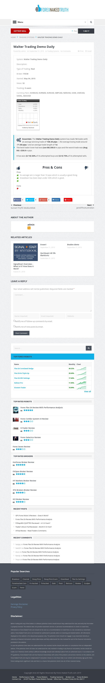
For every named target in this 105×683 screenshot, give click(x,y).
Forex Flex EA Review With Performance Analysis (41, 407)
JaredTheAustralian (85, 207)
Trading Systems (53, 51)
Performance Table (26, 677)
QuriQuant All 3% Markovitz (47, 254)
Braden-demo (73, 244)
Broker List (70, 677)
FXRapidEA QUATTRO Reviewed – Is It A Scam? (32, 523)
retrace (69, 583)
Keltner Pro (18, 383)
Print (81, 51)
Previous (17, 205)
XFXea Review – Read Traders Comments (30, 531)
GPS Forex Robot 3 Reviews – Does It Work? (32, 515)
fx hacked (34, 583)
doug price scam (50, 579)
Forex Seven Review (21, 446)
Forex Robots (42, 677)
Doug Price (36, 579)
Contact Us (16, 679)
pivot (61, 583)
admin (23, 51)
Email (90, 51)
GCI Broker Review (21, 499)
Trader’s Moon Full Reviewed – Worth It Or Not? (33, 527)
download (65, 579)
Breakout (15, 579)
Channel (26, 579)
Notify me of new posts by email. (29, 327)
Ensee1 (43, 244)
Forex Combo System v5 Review (34, 419)
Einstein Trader (20, 388)
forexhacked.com (19, 583)
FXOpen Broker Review (23, 471)
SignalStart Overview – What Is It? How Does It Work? (23, 266)
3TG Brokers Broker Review (24, 490)
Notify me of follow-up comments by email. (34, 321)
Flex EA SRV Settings (22, 378)
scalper (87, 583)
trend (22, 588)
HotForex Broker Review (23, 462)
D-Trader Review (27, 428)
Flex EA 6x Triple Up (21, 373)
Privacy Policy (16, 607)
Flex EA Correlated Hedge (23, 368)
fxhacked (45, 583)
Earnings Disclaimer (19, 604)
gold (54, 583)
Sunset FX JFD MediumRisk (23, 208)
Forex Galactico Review (30, 437)
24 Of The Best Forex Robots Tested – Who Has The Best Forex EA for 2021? (54, 679)
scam (14, 588)
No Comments (65, 51)
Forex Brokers (82, 677)
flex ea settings (78, 579)
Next (89, 205)
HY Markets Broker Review (24, 480)
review (78, 583)
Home (14, 677)
